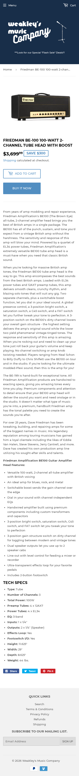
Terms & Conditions (39, 709)
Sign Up (67, 741)
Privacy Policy (39, 714)
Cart (72, 5)
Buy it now (21, 188)
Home (7, 69)
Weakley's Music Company (41, 760)
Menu (12, 5)
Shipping (9, 160)
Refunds (40, 719)
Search (39, 704)
